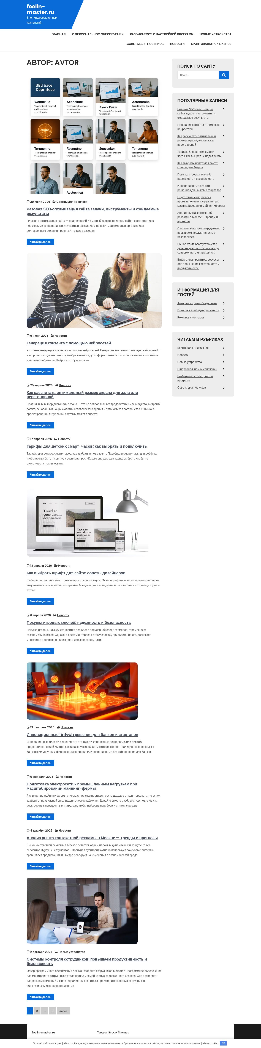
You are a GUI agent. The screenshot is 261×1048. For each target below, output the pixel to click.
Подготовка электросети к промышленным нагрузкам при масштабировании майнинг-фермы (82, 786)
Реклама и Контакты (190, 317)
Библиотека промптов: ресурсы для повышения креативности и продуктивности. (198, 264)
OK (223, 1043)
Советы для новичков (145, 44)
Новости (177, 44)
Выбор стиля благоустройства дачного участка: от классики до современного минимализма (198, 248)
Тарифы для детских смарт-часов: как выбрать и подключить (87, 446)
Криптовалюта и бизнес (211, 44)
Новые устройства (216, 34)
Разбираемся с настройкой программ (161, 34)
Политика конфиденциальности (198, 310)
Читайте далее (40, 242)
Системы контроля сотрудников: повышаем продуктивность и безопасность (87, 961)
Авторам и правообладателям (197, 303)
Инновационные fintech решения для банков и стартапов (82, 734)
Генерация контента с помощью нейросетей (69, 343)
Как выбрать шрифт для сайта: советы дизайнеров (76, 573)
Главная (58, 34)
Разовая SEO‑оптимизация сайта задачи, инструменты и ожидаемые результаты (93, 211)
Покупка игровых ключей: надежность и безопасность (79, 622)
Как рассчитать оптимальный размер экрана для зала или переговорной (82, 395)
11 (52, 1011)
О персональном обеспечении (98, 34)
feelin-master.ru (41, 9)
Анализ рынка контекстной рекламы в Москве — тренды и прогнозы (92, 838)
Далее (63, 1011)
